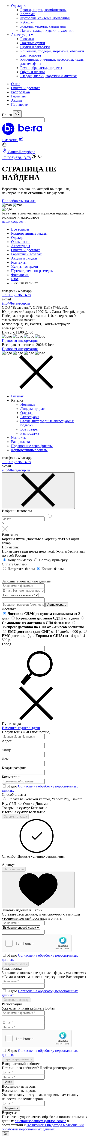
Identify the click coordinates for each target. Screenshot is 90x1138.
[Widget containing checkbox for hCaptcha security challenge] (37, 943)
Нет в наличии (14, 869)
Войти (8, 1082)
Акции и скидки (24, 258)
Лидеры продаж (32, 409)
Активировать (56, 604)
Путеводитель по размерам (32, 271)
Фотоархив (20, 275)
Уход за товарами (24, 266)
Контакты (19, 262)
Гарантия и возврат (26, 254)
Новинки (27, 404)
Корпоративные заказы (29, 233)
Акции (16, 100)
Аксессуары (20, 246)
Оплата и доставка (25, 88)
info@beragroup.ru (16, 303)
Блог (14, 279)
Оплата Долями (35, 804)
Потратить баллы (22, 569)
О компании (20, 242)
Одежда (17, 238)
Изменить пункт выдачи (21, 728)
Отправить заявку (16, 999)
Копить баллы (53, 569)
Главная (17, 396)
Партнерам (19, 104)
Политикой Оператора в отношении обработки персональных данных (43, 1127)
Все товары (20, 229)
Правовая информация (20, 340)
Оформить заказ (15, 816)
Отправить (11, 1108)
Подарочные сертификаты (32, 446)
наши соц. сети (14, 221)
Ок (5, 1133)
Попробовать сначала (19, 201)
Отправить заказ (15, 964)
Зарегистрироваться (18, 1059)
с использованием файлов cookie (40, 1121)
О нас (15, 84)
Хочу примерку (20, 560)
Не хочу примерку (53, 560)
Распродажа (20, 92)
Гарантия (18, 96)
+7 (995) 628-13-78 (16, 295)
